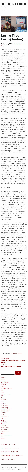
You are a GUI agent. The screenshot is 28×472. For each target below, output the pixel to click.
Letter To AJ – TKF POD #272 (8, 444)
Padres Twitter (5, 411)
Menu (5, 11)
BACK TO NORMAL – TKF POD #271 (10, 448)
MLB (2, 392)
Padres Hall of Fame (6, 409)
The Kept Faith (13, 4)
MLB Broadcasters (6, 394)
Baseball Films (5, 383)
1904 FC (3, 377)
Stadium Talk (4, 427)
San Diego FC (4, 416)
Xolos (2, 438)
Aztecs (3, 379)
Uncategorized (5, 431)
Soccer (3, 424)
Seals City (4, 422)
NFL (2, 398)
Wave (2, 433)
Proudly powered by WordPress (9, 467)
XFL (2, 437)
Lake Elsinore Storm (6, 388)
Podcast (3, 412)
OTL (2, 401)
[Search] (18, 373)
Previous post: (13, 360)
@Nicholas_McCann (16, 353)
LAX (2, 390)
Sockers (3, 425)
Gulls (2, 386)
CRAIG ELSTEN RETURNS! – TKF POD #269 (12, 455)
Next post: (11, 365)
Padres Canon (5, 405)
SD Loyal (3, 418)
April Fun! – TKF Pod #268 (8, 459)
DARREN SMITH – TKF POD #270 (9, 452)
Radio (2, 414)
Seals (2, 420)
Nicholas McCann (19, 44)
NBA (2, 396)
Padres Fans (4, 407)
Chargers (3, 46)
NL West (3, 399)
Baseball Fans (5, 381)
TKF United (4, 429)
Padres (3, 403)
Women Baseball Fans (7, 435)
